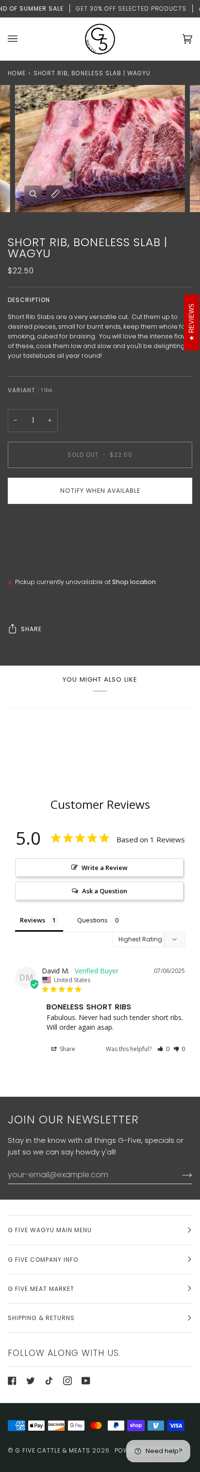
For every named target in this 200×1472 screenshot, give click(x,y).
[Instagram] (67, 1380)
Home (17, 73)
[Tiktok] (49, 1380)
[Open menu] (22, 38)
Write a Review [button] (105, 867)
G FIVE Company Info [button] (43, 1259)
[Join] (179, 1175)
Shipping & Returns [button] (41, 1318)
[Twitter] (30, 1380)
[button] (163, 1049)
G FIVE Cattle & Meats (53, 1450)
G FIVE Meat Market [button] (41, 1289)
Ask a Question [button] (104, 891)
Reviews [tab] (32, 920)
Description (29, 300)
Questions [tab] (92, 920)
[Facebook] (12, 1380)
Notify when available (100, 490)
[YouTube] (86, 1380)
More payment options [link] (44, 548)
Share (31, 629)
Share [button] (66, 1049)
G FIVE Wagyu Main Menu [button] (50, 1230)
